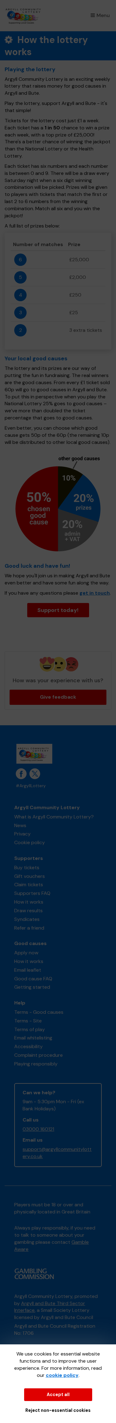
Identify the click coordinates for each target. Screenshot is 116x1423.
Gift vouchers (29, 876)
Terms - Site (28, 1020)
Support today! (58, 610)
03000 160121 (38, 1129)
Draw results (28, 910)
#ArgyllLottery (31, 785)
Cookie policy (29, 842)
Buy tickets (26, 867)
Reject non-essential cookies (58, 1410)
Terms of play (29, 1029)
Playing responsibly (36, 1064)
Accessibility (28, 1046)
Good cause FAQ (33, 978)
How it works (28, 902)
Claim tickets (28, 884)
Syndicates (27, 919)
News (20, 825)
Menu (103, 15)
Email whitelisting (33, 1038)
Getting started (32, 987)
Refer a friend (29, 928)
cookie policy (62, 1375)
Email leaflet (27, 970)
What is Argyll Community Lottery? (54, 816)
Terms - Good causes (38, 1012)
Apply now (26, 952)
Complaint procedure (38, 1055)
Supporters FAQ (32, 893)
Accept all (58, 1394)
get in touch (94, 593)
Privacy (22, 834)
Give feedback (58, 697)
